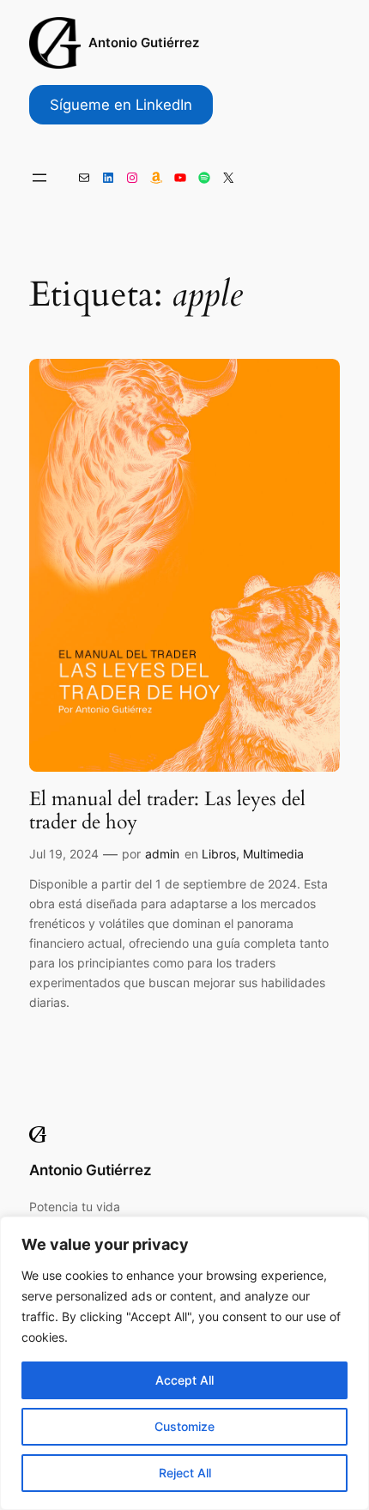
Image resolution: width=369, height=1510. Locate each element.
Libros (219, 853)
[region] (184, 1363)
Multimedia (273, 853)
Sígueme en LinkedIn (121, 104)
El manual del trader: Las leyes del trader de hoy (167, 810)
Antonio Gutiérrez (143, 43)
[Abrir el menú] (39, 177)
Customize (184, 1426)
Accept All (184, 1380)
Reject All (185, 1472)
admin (162, 853)
